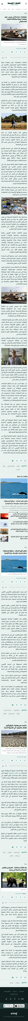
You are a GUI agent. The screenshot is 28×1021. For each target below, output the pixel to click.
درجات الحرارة (7, 709)
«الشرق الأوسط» (19, 47)
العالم (13, 8)
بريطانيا (17, 854)
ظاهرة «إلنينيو (14, 772)
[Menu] (26, 3)
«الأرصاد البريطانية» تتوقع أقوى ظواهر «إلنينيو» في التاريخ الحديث (15, 725)
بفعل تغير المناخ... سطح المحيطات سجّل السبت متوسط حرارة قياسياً (15, 550)
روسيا (11, 981)
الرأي (9, 8)
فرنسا (18, 468)
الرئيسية (25, 8)
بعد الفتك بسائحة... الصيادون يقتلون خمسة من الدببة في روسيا (14, 867)
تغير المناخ (11, 712)
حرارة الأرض (17, 709)
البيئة (18, 465)
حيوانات (17, 981)
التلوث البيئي (10, 465)
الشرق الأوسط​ (18, 8)
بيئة (25, 12)
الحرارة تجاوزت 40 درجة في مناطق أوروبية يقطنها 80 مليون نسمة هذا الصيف (19, 514)
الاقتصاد (4, 8)
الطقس (10, 851)
